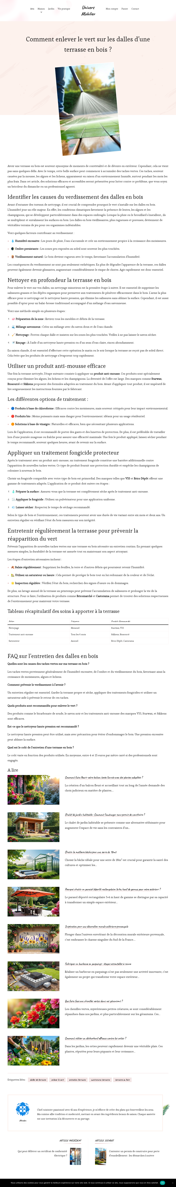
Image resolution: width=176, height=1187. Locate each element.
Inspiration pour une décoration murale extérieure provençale (96, 926)
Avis (32, 8)
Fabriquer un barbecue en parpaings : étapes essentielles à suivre (98, 964)
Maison (41, 8)
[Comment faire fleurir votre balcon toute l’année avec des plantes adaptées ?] (33, 790)
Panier (125, 8)
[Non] (172, 1182)
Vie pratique (64, 8)
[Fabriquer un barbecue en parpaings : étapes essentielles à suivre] (33, 976)
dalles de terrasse (38, 1079)
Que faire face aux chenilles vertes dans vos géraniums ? (93, 1001)
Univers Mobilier (88, 10)
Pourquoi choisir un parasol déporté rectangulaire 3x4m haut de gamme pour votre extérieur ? (112, 889)
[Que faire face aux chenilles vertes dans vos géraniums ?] (33, 1013)
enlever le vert (57, 1079)
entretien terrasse (77, 1079)
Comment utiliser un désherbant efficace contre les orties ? (95, 1038)
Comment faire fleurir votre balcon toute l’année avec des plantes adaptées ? (104, 777)
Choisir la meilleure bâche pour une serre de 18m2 (90, 852)
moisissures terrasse (100, 1079)
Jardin (51, 8)
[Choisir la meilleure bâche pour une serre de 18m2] (33, 864)
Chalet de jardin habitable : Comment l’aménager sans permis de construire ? (105, 815)
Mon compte (112, 8)
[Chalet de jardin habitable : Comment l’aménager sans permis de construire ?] (33, 827)
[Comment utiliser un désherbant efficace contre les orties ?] (33, 1051)
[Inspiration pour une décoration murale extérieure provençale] (33, 939)
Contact (135, 8)
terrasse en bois (122, 1079)
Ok (162, 1183)
